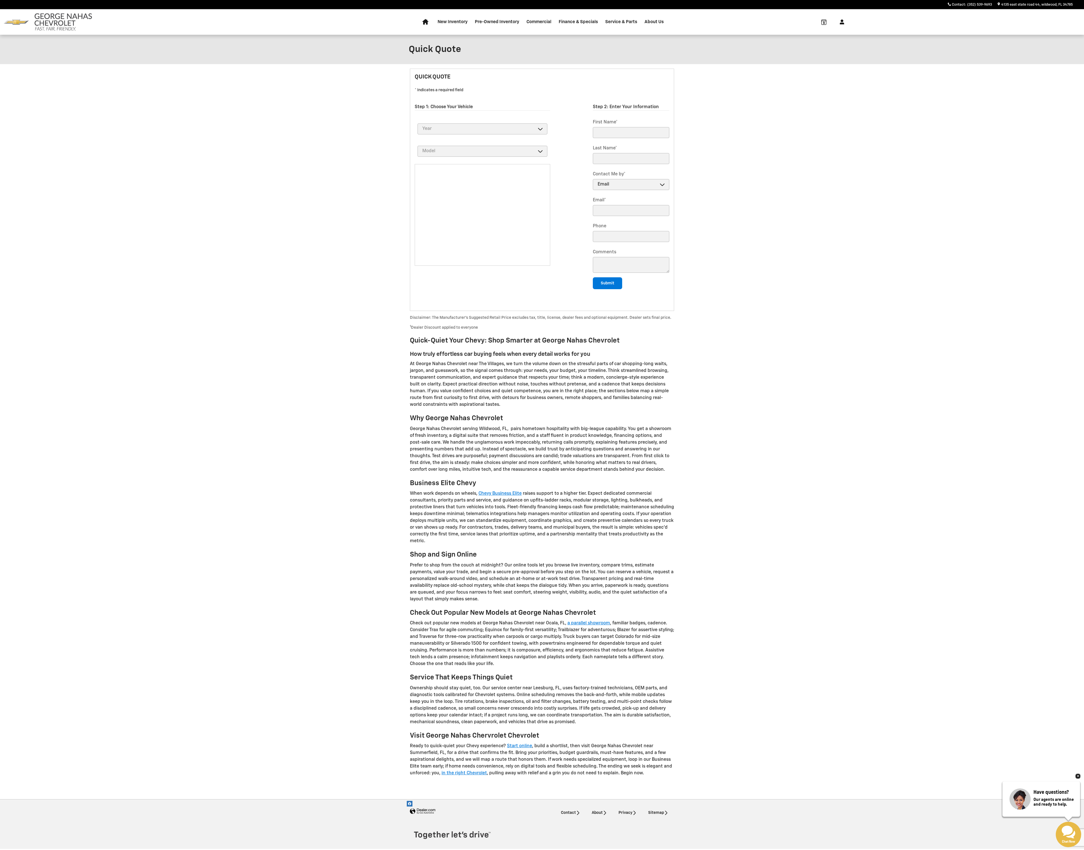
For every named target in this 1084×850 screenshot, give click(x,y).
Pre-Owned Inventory (497, 22)
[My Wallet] (824, 22)
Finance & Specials (578, 22)
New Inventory (452, 22)
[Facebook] (409, 804)
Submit (607, 283)
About (597, 813)
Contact (568, 813)
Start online (519, 746)
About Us (654, 22)
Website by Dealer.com (422, 811)
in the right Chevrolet (464, 773)
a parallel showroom (588, 623)
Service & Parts (621, 22)
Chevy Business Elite (500, 493)
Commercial (538, 22)
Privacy (625, 813)
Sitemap (656, 813)
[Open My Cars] (840, 22)
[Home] (16, 22)
